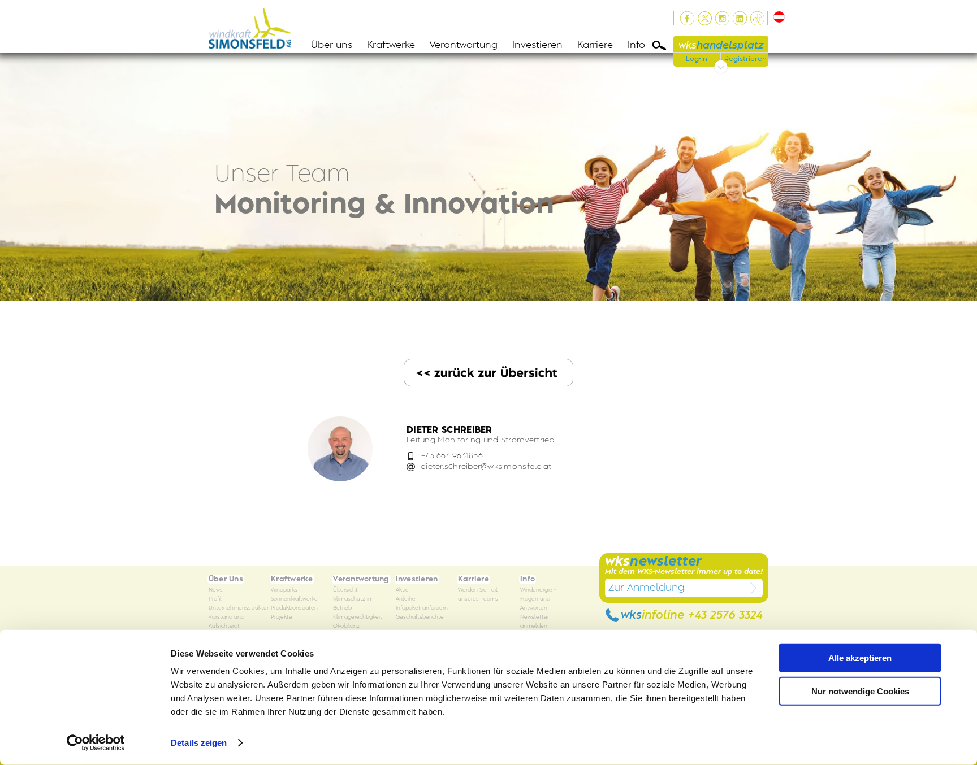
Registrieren (745, 58)
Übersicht (345, 590)
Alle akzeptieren (860, 658)
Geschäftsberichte (420, 617)
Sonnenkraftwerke (294, 599)
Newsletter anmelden (534, 622)
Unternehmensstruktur (239, 608)
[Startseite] (254, 26)
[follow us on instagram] (722, 18)
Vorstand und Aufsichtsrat (226, 622)
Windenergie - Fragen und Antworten (538, 599)
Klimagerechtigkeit (357, 617)
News (216, 590)
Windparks (284, 590)
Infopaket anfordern (422, 608)
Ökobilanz (346, 626)
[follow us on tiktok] (757, 18)
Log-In (696, 58)
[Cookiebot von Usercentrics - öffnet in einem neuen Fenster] (95, 742)
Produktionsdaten (294, 608)
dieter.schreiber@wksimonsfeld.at (486, 466)
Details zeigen (199, 742)
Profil (215, 599)
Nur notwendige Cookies (860, 691)
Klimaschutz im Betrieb (353, 604)
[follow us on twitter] (705, 18)
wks (720, 45)
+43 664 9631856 (452, 455)
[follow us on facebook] (687, 18)
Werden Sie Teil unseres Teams (478, 595)
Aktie (402, 590)
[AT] (777, 17)
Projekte (281, 617)
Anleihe (406, 599)
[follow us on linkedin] (740, 18)
